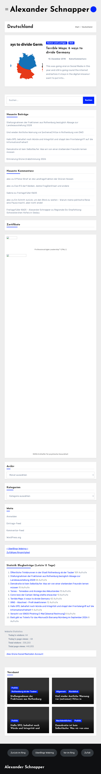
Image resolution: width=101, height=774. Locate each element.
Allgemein (61, 691)
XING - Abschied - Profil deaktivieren (28, 602)
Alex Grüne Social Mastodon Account (25, 654)
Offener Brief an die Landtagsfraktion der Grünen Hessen (43, 179)
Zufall (87, 752)
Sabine (10, 193)
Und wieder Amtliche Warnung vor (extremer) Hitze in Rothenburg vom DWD (45, 132)
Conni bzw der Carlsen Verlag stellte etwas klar (33, 595)
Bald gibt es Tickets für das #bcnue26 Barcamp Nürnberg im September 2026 (49, 617)
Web (71, 43)
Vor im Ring (69, 752)
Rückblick (73, 691)
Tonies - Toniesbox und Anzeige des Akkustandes (34, 591)
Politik (15, 688)
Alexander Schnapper (49, 10)
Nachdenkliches (63, 721)
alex (9, 179)
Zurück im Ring (18, 752)
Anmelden (12, 516)
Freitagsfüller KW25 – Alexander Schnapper (29, 210)
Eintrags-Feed (14, 523)
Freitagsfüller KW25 (27, 193)
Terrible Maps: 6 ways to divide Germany (30, 598)
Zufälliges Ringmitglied (18, 552)
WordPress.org (14, 537)
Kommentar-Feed (15, 530)
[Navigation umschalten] (7, 9)
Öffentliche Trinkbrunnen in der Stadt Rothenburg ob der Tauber (42, 572)
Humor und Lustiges (56, 43)
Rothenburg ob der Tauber (24, 691)
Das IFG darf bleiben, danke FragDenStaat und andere (41, 186)
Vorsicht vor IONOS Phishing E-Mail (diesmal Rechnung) (37, 613)
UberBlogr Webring (17, 548)
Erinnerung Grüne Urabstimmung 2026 (26, 159)
